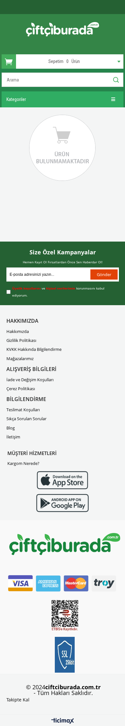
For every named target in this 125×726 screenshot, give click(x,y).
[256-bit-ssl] (65, 655)
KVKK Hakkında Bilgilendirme (34, 349)
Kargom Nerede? (23, 463)
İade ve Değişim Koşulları (30, 379)
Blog (10, 428)
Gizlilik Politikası (21, 340)
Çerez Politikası (20, 388)
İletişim (13, 437)
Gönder (104, 274)
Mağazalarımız (20, 358)
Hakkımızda (17, 331)
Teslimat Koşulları (23, 410)
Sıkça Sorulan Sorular (26, 418)
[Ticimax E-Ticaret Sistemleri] (62, 721)
